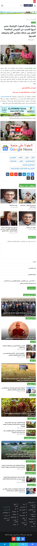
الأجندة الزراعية (33, 506)
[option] (18, 307)
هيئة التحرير (5, 512)
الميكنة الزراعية (30, 161)
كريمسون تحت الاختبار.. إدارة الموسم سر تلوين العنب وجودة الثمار (20, 414)
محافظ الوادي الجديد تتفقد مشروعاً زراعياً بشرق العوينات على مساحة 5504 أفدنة (19, 313)
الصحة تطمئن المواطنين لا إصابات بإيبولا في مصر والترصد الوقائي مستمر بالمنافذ (14, 489)
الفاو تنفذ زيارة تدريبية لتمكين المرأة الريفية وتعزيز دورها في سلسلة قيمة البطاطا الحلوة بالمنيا (14, 478)
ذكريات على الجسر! (31, 227)
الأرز (32, 157)
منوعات (14, 524)
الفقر (20, 157)
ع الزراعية (28, 19)
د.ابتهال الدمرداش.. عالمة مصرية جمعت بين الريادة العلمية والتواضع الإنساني (14, 354)
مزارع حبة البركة (13, 205)
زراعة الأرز (12, 161)
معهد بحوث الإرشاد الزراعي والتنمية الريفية (22, 168)
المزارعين (12, 157)
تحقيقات (14, 514)
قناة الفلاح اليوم (5, 96)
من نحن (6, 515)
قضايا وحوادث (16, 505)
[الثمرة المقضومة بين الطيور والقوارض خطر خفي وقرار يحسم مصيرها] (31, 433)
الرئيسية (33, 19)
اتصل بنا (6, 510)
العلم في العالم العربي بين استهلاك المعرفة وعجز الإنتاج (14, 346)
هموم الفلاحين (16, 521)
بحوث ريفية (22, 515)
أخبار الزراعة (31, 519)
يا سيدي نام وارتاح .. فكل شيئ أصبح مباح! (28, 206)
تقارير (24, 512)
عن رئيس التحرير (6, 519)
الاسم (34, 262)
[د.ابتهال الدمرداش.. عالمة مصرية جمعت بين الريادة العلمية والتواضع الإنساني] (31, 355)
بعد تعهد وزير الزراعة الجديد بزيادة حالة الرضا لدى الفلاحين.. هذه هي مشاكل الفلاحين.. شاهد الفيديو (9, 229)
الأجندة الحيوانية (33, 515)
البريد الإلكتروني (32, 268)
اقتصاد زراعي (22, 510)
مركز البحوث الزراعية (28, 164)
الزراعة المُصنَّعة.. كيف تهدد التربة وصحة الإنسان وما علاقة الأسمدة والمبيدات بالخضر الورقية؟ (14, 424)
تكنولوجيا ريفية (32, 522)
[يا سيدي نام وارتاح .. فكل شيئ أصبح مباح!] (27, 196)
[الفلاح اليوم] (26, 5)
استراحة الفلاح (24, 523)
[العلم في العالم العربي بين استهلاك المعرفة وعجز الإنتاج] (31, 348)
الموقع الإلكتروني (32, 274)
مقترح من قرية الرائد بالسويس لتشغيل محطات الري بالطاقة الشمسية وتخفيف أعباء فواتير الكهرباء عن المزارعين (20, 456)
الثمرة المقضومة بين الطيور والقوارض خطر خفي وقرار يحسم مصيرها (14, 431)
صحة (32, 526)
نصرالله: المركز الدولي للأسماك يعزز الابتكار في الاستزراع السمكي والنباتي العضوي (13, 389)
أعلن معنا (6, 507)
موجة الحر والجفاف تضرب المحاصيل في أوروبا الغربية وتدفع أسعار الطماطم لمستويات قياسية (13, 466)
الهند (20, 161)
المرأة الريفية (13, 517)
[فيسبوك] (32, 174)
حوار (24, 504)
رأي (15, 509)
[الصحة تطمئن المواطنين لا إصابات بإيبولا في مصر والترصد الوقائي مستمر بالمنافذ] (31, 491)
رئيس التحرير (30, 502)
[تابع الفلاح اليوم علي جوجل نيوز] (18, 148)
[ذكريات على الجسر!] (27, 218)
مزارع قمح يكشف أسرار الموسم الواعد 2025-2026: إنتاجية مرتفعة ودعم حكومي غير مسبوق (20, 379)
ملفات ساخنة (24, 519)
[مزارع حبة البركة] (8, 196)
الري (26, 157)
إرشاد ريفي (22, 507)
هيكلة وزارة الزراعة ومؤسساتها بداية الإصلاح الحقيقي (20, 338)
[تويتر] (28, 174)
